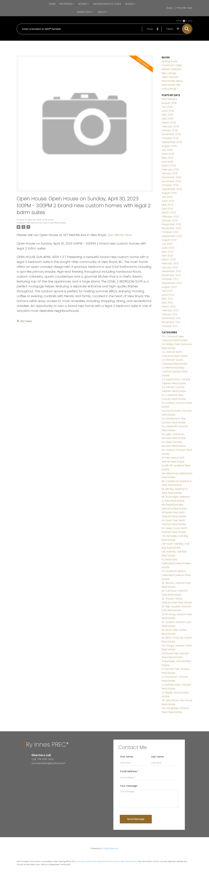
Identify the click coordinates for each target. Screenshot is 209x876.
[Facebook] (33, 769)
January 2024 (170, 220)
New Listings (169, 73)
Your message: (129, 786)
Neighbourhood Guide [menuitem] (107, 4)
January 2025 (170, 173)
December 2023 (171, 224)
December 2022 (171, 271)
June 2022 (168, 295)
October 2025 (170, 138)
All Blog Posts (169, 61)
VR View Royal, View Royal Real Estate (46, 222)
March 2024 (169, 212)
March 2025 (169, 165)
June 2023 (168, 248)
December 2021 (171, 318)
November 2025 (171, 134)
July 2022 (167, 291)
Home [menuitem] (52, 4)
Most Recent (169, 99)
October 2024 (170, 185)
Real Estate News (172, 81)
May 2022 (167, 298)
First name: (126, 756)
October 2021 (170, 326)
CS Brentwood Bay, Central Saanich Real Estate (174, 371)
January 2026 (170, 130)
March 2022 (169, 306)
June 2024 (168, 201)
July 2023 (167, 244)
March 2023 (169, 259)
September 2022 (172, 283)
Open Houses (170, 77)
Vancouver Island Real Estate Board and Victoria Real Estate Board (106, 861)
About (101, 12)
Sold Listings (169, 89)
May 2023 (167, 251)
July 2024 (167, 197)
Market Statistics (171, 69)
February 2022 (170, 310)
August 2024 (169, 193)
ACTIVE (179, 21)
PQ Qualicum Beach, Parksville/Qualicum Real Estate (176, 575)
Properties (65, 4)
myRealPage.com (110, 848)
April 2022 (167, 302)
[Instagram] (35, 769)
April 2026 (167, 118)
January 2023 (170, 267)
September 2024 (172, 189)
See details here (119, 235)
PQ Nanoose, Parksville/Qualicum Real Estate (176, 563)
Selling (129, 4)
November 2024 (171, 181)
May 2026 (167, 114)
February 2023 (170, 263)
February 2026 (170, 126)
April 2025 (167, 161)
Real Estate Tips (171, 85)
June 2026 (168, 111)
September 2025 (172, 142)
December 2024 (171, 177)
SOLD (190, 21)
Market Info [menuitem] (84, 12)
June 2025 (168, 154)
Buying (83, 4)
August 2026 (169, 103)
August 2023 (169, 240)
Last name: (157, 756)
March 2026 (169, 122)
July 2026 (167, 107)
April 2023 (167, 255)
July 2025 (167, 150)
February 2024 (170, 216)
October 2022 (170, 279)
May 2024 (167, 204)
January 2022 (170, 314)
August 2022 (169, 287)
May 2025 (167, 158)
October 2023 (170, 232)
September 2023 (172, 236)
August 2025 (169, 146)
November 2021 (171, 322)
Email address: (129, 771)
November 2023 (171, 228)
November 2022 (171, 275)
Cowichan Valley (172, 65)
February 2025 (170, 169)
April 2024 (167, 208)
